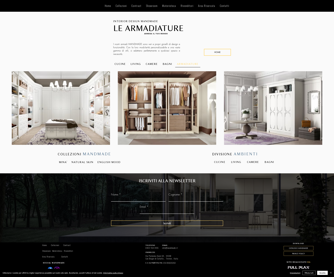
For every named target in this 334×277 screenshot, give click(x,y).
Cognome (174, 194)
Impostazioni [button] (295, 273)
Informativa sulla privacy (113, 273)
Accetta (322, 273)
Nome (114, 194)
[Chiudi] (330, 273)
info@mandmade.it (170, 247)
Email (143, 206)
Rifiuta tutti (309, 273)
